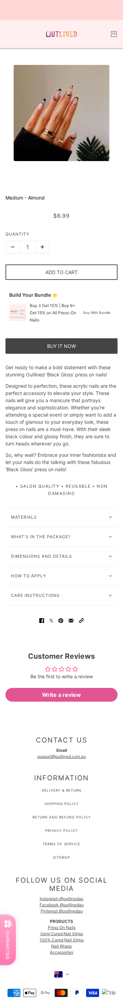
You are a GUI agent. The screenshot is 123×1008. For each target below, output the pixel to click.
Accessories (61, 952)
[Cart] (114, 34)
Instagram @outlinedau (61, 898)
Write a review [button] (61, 694)
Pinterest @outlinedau (62, 911)
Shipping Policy (61, 804)
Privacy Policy (61, 830)
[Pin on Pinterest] (61, 620)
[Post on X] (51, 620)
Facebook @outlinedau (62, 904)
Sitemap (61, 857)
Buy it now (61, 346)
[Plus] (42, 246)
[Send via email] (71, 620)
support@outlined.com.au (61, 756)
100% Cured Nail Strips (62, 939)
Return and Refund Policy (61, 817)
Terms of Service (61, 844)
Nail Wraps (61, 946)
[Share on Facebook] (42, 620)
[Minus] (12, 246)
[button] (81, 620)
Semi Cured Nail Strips (61, 933)
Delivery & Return (61, 790)
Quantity (17, 234)
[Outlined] (61, 34)
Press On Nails (62, 927)
